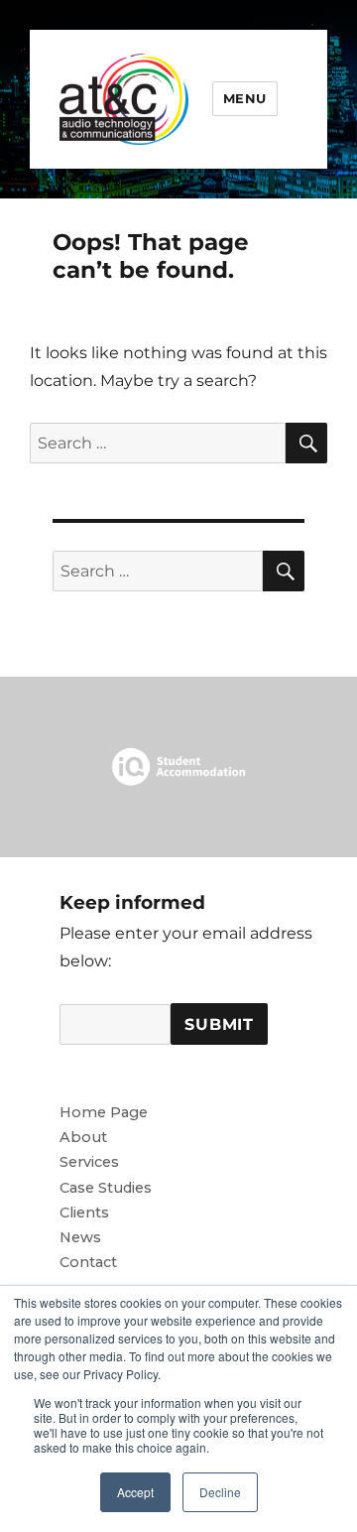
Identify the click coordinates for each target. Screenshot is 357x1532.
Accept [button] (135, 1491)
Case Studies (106, 1188)
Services (89, 1162)
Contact (88, 1262)
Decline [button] (220, 1491)
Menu (245, 98)
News (80, 1237)
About (83, 1137)
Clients (84, 1212)
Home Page (104, 1112)
